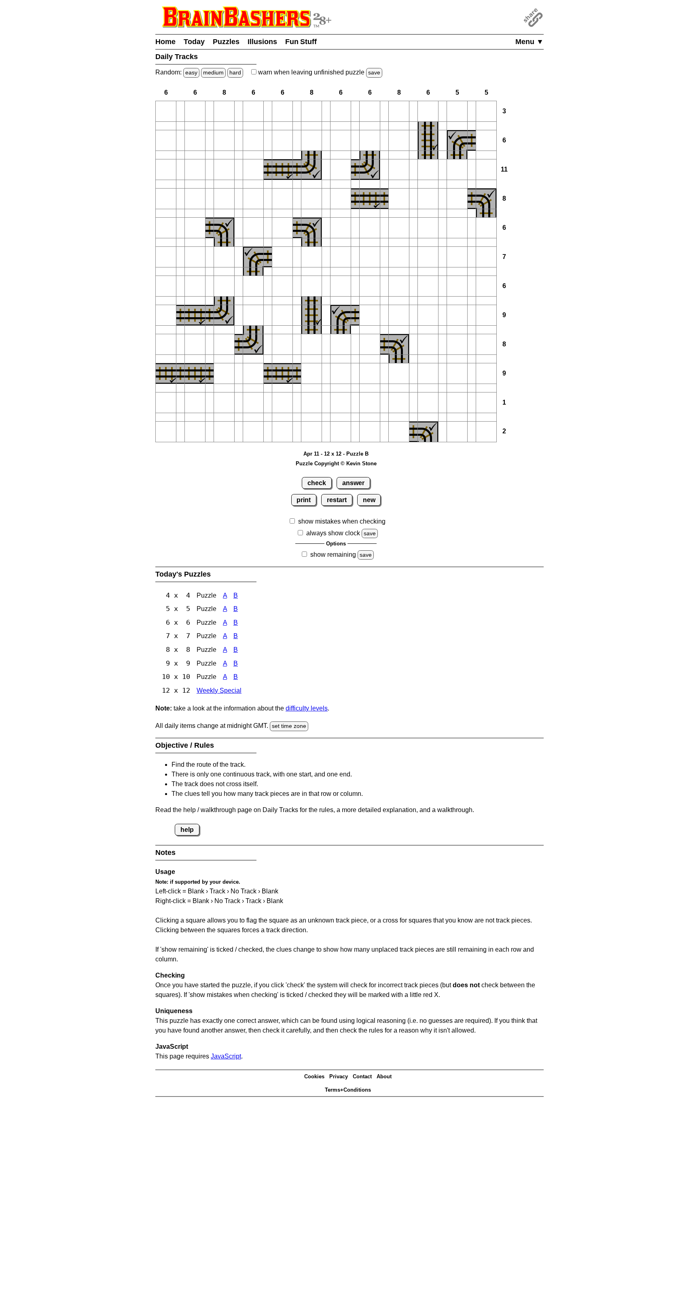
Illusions (262, 42)
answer (353, 482)
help (187, 829)
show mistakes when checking (342, 521)
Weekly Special (219, 690)
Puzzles (226, 42)
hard (235, 72)
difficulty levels (307, 708)
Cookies (314, 1076)
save (374, 72)
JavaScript (226, 1056)
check (316, 482)
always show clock (333, 533)
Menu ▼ (529, 42)
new (369, 499)
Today (194, 42)
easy (191, 72)
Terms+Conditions (348, 1090)
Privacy (338, 1076)
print (304, 499)
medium (213, 72)
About (384, 1076)
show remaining (333, 554)
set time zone (289, 726)
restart (337, 499)
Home (165, 42)
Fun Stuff (301, 42)
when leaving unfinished (318, 72)
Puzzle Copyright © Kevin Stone (336, 463)
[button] (166, 111)
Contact (362, 1076)
